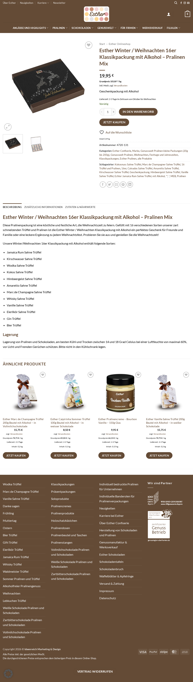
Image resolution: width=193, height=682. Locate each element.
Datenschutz (107, 598)
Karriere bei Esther (111, 515)
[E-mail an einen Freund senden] (116, 184)
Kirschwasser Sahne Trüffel (114, 172)
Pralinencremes (61, 506)
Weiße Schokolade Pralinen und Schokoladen (23, 610)
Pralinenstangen (61, 542)
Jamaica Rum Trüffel (16, 557)
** (167, 176)
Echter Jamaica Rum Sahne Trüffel (133, 176)
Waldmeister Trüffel (15, 571)
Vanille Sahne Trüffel (16, 498)
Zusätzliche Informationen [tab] (43, 207)
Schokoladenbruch (111, 569)
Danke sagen (11, 506)
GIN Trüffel (10, 542)
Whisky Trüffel (12, 564)
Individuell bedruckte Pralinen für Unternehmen (118, 486)
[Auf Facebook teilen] (103, 184)
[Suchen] (175, 2)
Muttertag (9, 520)
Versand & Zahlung (111, 583)
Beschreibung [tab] (12, 207)
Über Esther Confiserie (114, 523)
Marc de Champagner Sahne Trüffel (161, 164)
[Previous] (9, 86)
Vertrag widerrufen (95, 671)
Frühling (8, 513)
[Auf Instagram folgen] (185, 3)
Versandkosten (120, 85)
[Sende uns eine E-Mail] (188, 3)
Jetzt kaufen (114, 122)
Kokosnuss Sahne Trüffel (128, 164)
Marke (135, 150)
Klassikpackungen (109, 158)
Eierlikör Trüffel (13, 549)
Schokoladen (81, 27)
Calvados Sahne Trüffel (140, 168)
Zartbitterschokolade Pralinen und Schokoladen (22, 622)
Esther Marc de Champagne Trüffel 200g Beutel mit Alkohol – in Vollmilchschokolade (23, 422)
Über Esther (9, 2)
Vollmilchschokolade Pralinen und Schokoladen (22, 634)
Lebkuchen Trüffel (14, 600)
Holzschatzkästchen (64, 520)
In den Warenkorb (138, 111)
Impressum (106, 591)
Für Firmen (128, 27)
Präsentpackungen (63, 491)
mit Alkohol (158, 176)
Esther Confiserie (122, 150)
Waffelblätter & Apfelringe (116, 576)
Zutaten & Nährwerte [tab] (80, 207)
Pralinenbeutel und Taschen (69, 535)
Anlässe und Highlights (29, 27)
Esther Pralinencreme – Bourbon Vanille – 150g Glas (117, 420)
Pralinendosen (60, 528)
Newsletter (59, 2)
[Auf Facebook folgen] (181, 3)
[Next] (87, 86)
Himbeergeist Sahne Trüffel (165, 172)
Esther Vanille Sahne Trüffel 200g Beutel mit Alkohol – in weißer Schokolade (165, 422)
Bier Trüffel (10, 535)
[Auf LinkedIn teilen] (130, 184)
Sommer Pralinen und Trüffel (21, 579)
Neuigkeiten (26, 2)
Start (102, 43)
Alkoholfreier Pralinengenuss (22, 586)
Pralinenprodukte (62, 513)
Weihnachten (141, 154)
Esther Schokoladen (112, 554)
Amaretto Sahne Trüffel (166, 168)
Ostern (7, 528)
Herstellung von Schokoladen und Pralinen (118, 532)
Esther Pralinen (128, 158)
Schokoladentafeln (111, 561)
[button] (169, 14)
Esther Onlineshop (119, 43)
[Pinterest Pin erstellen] (123, 184)
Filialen (172, 27)
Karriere (42, 2)
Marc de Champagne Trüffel (21, 491)
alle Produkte (145, 158)
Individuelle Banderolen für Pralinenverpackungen (117, 498)
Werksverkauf (152, 27)
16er (123, 168)
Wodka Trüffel (12, 484)
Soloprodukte (60, 498)
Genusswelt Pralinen (122, 154)
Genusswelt (105, 27)
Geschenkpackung (139, 172)
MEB (173, 176)
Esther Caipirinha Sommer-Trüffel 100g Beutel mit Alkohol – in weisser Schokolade (70, 422)
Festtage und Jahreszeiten (163, 154)
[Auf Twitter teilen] (109, 184)
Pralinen (59, 27)
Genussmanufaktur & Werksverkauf (113, 544)
